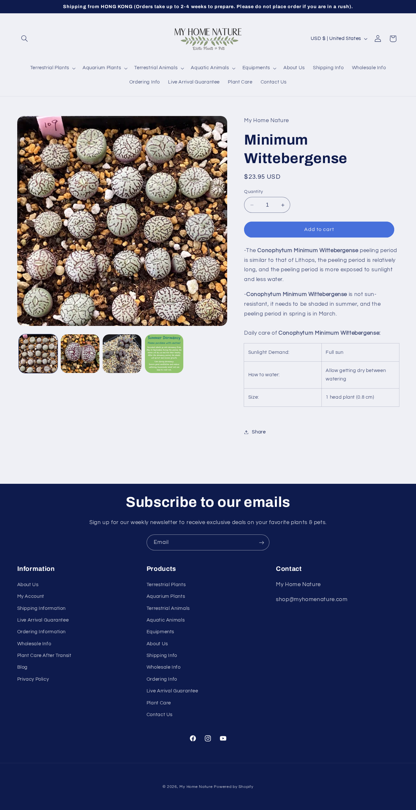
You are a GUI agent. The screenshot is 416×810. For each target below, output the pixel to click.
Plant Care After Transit (44, 655)
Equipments (160, 631)
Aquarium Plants (166, 596)
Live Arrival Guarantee (43, 620)
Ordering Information (41, 631)
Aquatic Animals (166, 620)
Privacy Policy (33, 679)
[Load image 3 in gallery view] (122, 353)
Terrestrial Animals (168, 608)
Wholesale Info (34, 643)
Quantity (253, 191)
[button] (24, 38)
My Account (30, 596)
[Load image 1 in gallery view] (38, 353)
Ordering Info (162, 679)
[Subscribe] (261, 542)
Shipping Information (41, 608)
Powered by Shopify (233, 787)
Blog (22, 667)
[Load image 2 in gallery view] (80, 353)
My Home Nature (196, 787)
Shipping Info (162, 655)
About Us (28, 584)
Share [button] (259, 432)
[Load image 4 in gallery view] (164, 353)
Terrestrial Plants (166, 584)
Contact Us (160, 714)
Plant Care (159, 703)
